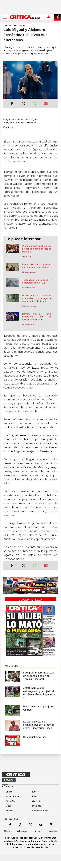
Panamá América (14, 796)
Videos (38, 831)
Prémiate (36, 805)
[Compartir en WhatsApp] (36, 102)
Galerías (53, 831)
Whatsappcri (23, 831)
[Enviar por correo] (46, 104)
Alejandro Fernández (15, 122)
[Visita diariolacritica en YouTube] (40, 824)
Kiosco (35, 791)
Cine (34, 796)
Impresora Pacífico (41, 810)
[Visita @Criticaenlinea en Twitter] (20, 824)
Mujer (8, 805)
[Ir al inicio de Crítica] (25, 17)
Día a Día (10, 801)
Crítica (9, 791)
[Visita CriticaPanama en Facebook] (10, 824)
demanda (31, 122)
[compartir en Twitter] (23, 104)
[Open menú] (5, 17)
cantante (20, 119)
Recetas (9, 810)
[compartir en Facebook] (12, 104)
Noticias (8, 831)
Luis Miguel (31, 119)
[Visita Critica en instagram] (51, 824)
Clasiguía (36, 801)
